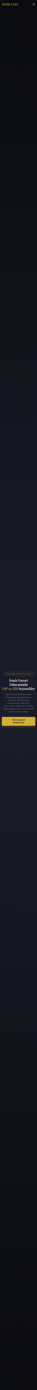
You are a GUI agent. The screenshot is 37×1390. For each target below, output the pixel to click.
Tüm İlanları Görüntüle (18, 721)
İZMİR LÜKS (10, 4)
